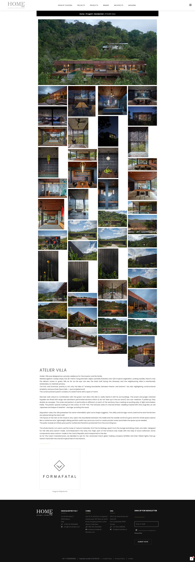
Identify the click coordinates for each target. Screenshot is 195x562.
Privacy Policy (138, 533)
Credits (130, 559)
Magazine (132, 5)
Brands (106, 5)
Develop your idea (65, 5)
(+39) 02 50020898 (70, 524)
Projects (81, 5)
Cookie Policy (107, 559)
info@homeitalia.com (71, 527)
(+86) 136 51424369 (94, 527)
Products (94, 5)
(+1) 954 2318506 (118, 527)
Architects (118, 5)
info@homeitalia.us (119, 529)
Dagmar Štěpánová (60, 491)
